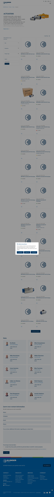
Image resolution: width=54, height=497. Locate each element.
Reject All (27, 252)
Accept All (34, 252)
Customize (20, 252)
